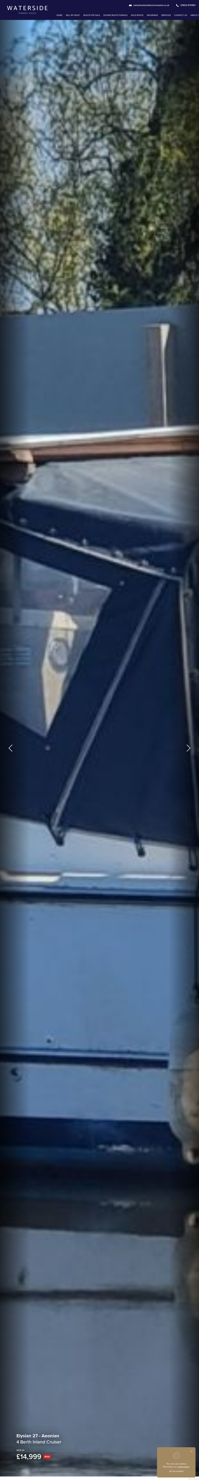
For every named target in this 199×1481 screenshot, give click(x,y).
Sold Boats (137, 15)
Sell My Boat (73, 15)
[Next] (188, 748)
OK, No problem (176, 1471)
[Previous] (10, 748)
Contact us (180, 15)
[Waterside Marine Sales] (27, 10)
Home (59, 15)
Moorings (152, 15)
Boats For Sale (91, 15)
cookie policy (183, 1467)
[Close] (191, 1451)
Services (166, 15)
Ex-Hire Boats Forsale (115, 15)
